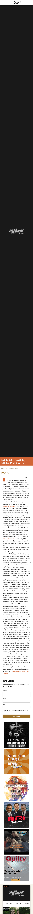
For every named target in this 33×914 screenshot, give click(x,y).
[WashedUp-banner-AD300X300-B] (16, 830)
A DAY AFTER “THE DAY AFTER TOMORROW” (16, 904)
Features (5, 886)
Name (4, 698)
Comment (5, 690)
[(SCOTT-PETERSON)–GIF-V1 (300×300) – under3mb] (16, 803)
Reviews (5, 909)
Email (4, 704)
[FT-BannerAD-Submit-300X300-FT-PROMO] (16, 750)
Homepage (6, 908)
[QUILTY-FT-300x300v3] (16, 856)
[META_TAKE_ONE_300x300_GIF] (16, 723)
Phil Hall (5, 468)
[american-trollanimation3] (16, 776)
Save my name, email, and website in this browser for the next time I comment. (17, 711)
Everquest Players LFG (9, 506)
